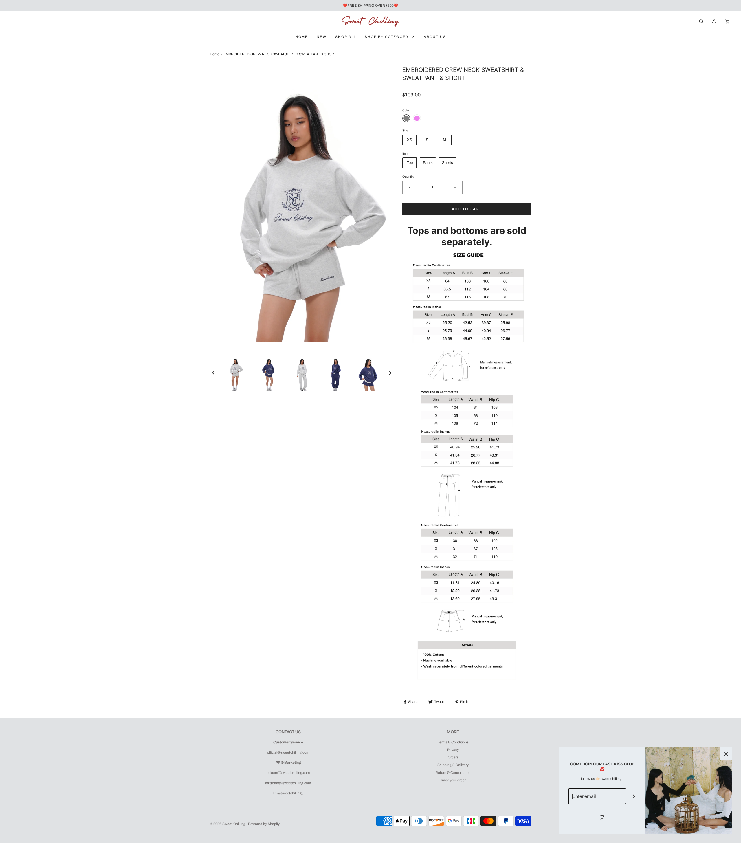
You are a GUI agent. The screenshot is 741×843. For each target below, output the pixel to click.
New (322, 37)
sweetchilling (611, 779)
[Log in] (714, 21)
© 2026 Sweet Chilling (227, 824)
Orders (453, 757)
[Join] (634, 796)
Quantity (408, 176)
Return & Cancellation (453, 773)
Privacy (453, 750)
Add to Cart (467, 209)
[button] (213, 372)
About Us (435, 37)
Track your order (453, 780)
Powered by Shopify (264, 824)
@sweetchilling (289, 793)
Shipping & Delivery (453, 765)
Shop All (345, 37)
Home (301, 37)
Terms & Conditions (453, 742)
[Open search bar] (701, 21)
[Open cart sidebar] (727, 21)
